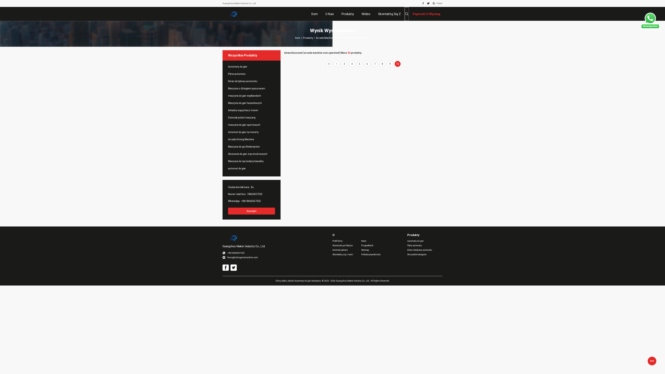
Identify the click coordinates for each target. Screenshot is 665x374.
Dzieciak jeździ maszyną (241, 117)
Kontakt (251, 211)
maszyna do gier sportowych (244, 124)
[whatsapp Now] (650, 28)
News (363, 241)
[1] (329, 64)
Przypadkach (367, 245)
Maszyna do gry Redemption (244, 146)
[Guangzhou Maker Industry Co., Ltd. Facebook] (423, 3)
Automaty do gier (237, 66)
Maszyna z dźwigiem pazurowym (246, 88)
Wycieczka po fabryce (342, 245)
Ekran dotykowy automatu (242, 81)
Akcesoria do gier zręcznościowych (247, 154)
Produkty (308, 38)
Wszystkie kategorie (416, 254)
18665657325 (254, 194)
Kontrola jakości (340, 250)
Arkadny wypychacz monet (243, 110)
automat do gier (237, 168)
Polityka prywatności (371, 254)
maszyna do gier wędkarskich (244, 95)
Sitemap (365, 250)
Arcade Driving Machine (241, 139)
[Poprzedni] (337, 64)
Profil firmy (337, 241)
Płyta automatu (237, 74)
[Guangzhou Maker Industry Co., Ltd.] (234, 13)
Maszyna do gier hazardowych (245, 103)
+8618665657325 (251, 201)
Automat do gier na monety (243, 132)
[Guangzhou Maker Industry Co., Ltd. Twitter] (428, 3)
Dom (297, 38)
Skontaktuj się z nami (342, 254)
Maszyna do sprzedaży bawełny (246, 161)
